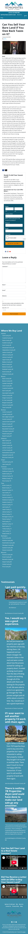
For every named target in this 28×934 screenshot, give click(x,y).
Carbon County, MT (7, 412)
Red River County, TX (7, 524)
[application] (14, 862)
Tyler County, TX (6, 531)
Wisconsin (3, 552)
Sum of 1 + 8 (5, 308)
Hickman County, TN (7, 476)
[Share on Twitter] (6, 170)
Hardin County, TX (6, 495)
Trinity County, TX (6, 529)
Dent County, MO (6, 390)
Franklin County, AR (7, 343)
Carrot (24, 932)
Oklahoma (3, 438)
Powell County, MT (7, 434)
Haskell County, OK (7, 445)
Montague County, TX (7, 517)
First (6, 211)
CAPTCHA (7, 234)
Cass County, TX (6, 492)
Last (15, 211)
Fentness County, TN (7, 469)
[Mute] (22, 868)
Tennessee (4, 467)
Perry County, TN (6, 481)
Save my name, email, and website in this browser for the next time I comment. (13, 304)
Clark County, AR (6, 335)
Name (7, 206)
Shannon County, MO (7, 405)
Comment (5, 266)
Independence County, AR (8, 350)
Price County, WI (6, 566)
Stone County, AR (6, 372)
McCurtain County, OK (7, 457)
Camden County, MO (7, 383)
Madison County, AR (7, 362)
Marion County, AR (7, 364)
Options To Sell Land (10, 904)
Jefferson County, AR (7, 355)
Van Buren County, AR (7, 374)
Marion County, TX (7, 514)
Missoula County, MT (7, 426)
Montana (3, 410)
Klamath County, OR (7, 462)
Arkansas (3, 333)
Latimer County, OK (7, 448)
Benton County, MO (7, 381)
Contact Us (8, 906)
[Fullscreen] (25, 868)
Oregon (3, 460)
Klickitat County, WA (7, 540)
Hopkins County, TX (7, 502)
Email (7, 228)
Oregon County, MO (7, 398)
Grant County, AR (6, 345)
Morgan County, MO (7, 403)
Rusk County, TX (6, 526)
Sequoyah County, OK (7, 455)
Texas (2, 483)
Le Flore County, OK (7, 450)
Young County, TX (6, 533)
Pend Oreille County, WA (8, 543)
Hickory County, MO (7, 395)
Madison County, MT (7, 424)
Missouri (3, 376)
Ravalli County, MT (7, 436)
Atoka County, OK (6, 443)
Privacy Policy (15, 906)
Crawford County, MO (7, 388)
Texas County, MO (6, 407)
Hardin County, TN (7, 474)
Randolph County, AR (7, 369)
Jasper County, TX (6, 509)
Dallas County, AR (6, 340)
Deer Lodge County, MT (8, 417)
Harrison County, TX (7, 497)
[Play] (3, 868)
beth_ (5, 39)
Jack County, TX (6, 507)
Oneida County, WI (7, 564)
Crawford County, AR (7, 338)
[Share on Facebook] (3, 170)
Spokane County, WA (7, 548)
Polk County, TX (6, 521)
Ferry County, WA (6, 538)
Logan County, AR (6, 359)
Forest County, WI (6, 557)
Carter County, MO (7, 386)
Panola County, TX (7, 519)
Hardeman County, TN (8, 471)
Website (4, 296)
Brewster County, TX (7, 490)
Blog (2, 18)
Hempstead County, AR (8, 347)
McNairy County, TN (7, 478)
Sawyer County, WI (7, 562)
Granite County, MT (7, 419)
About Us (19, 15)
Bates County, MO (6, 378)
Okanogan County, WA (8, 545)
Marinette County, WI (7, 559)
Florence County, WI (7, 554)
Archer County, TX (6, 485)
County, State (9, 214)
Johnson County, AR (7, 357)
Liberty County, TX (7, 512)
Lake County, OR (6, 464)
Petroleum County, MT (8, 431)
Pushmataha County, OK (8, 452)
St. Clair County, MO (7, 400)
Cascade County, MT (7, 414)
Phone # (7, 223)
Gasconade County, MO (8, 393)
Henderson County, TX (8, 500)
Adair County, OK (6, 440)
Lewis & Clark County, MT (8, 421)
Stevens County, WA (7, 550)
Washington (4, 536)
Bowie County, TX (6, 488)
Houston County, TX (7, 505)
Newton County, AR (7, 367)
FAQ (17, 904)
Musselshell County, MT (8, 429)
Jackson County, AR (7, 352)
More (25, 15)
